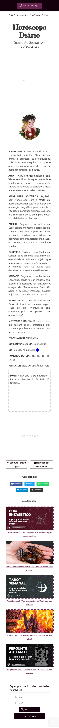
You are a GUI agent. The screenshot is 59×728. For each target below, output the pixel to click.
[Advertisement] (29, 80)
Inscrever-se (29, 716)
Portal (11, 15)
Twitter (30, 484)
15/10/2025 (36, 15)
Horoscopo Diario (23, 15)
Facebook (17, 484)
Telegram (23, 490)
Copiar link (37, 490)
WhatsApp (44, 484)
